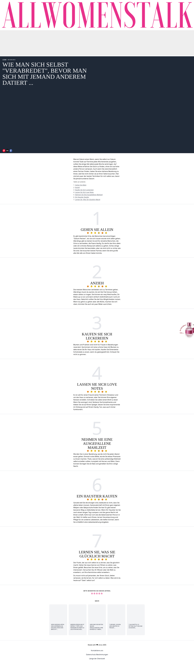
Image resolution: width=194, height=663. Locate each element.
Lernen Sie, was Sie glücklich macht (87, 199)
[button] (3, 150)
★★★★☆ (12, 60)
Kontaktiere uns (97, 650)
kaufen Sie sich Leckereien (84, 190)
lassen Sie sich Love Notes (84, 192)
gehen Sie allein (80, 185)
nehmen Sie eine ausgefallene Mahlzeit (89, 195)
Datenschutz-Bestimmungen (97, 654)
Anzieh (77, 187)
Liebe (4, 60)
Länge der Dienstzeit (97, 658)
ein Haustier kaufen (82, 197)
